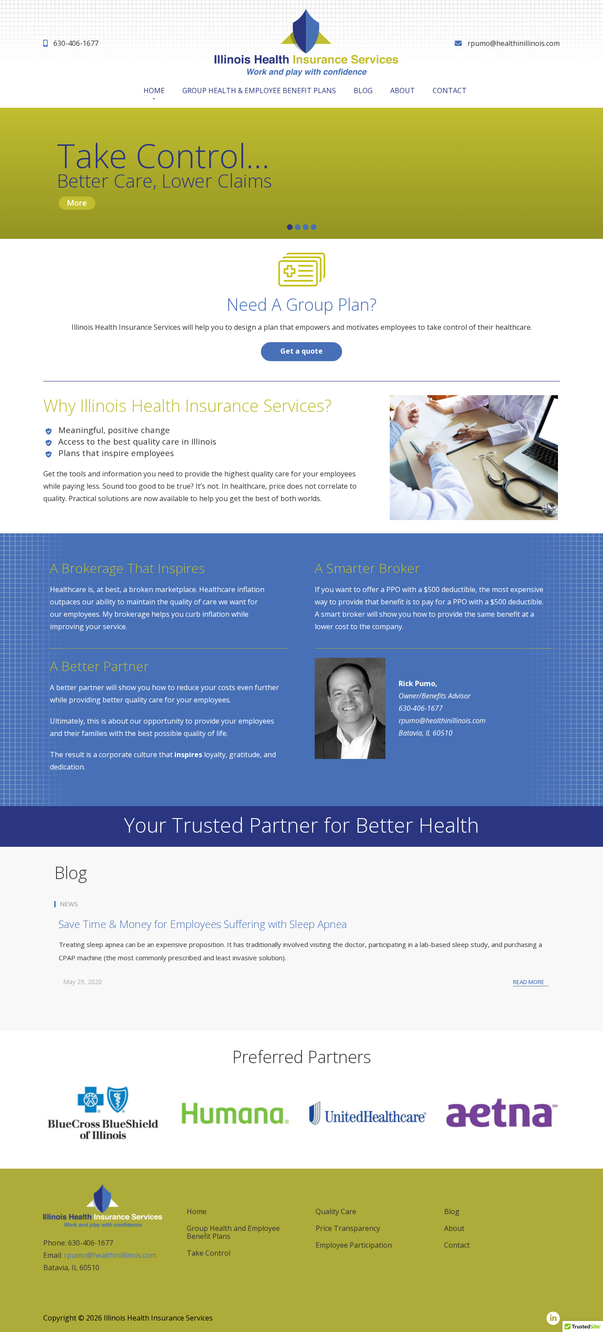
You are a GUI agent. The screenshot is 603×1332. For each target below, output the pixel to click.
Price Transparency (348, 1228)
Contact (450, 90)
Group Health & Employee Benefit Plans (259, 90)
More (77, 203)
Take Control (208, 1253)
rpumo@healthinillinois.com (513, 43)
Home (154, 90)
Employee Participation (354, 1245)
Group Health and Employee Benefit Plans (233, 1232)
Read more (528, 982)
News (69, 904)
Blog (363, 90)
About (402, 90)
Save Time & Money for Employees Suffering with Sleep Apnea (203, 924)
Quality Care (336, 1211)
